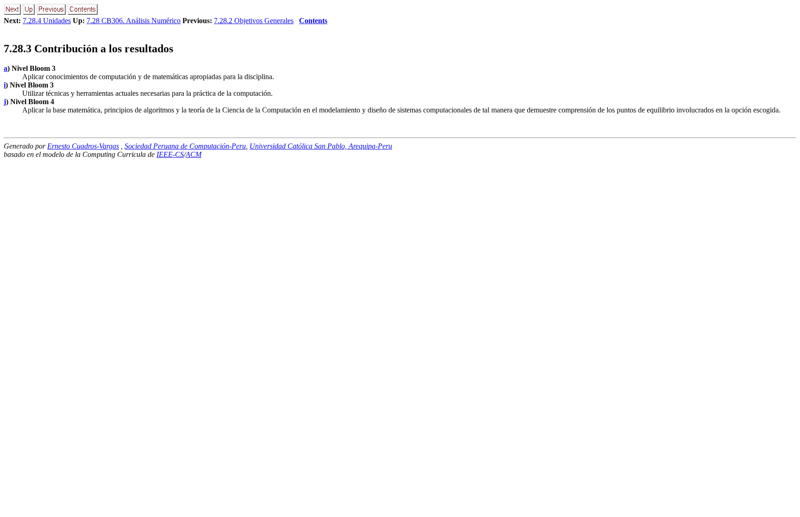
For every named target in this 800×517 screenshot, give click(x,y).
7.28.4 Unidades (47, 21)
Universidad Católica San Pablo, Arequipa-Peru (321, 146)
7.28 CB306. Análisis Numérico (134, 21)
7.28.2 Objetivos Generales (254, 21)
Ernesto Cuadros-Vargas (83, 146)
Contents (313, 21)
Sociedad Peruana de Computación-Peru (185, 146)
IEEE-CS (170, 154)
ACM (193, 154)
